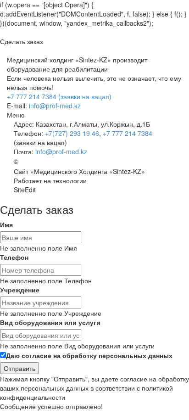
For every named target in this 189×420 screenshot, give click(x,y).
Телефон (14, 257)
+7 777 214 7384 (127, 133)
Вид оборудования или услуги (50, 322)
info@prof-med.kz (55, 105)
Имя (6, 224)
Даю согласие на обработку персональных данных (89, 355)
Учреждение (19, 289)
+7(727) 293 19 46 (72, 133)
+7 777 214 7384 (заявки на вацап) (59, 96)
